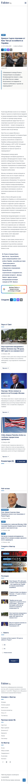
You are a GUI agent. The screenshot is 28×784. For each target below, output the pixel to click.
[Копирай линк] (11, 50)
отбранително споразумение (11, 268)
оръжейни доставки (19, 261)
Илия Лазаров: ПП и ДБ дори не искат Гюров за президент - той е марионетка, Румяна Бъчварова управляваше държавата (17, 584)
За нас (3, 748)
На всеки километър (6, 710)
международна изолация (10, 279)
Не (4, 648)
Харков (4, 277)
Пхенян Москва (7, 270)
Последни (5, 576)
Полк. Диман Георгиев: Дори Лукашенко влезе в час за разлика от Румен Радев (13, 514)
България (5, 509)
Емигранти (4, 733)
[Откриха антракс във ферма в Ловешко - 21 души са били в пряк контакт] (4, 593)
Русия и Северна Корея (11, 254)
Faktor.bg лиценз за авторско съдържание (10, 776)
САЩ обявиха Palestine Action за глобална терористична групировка (13, 437)
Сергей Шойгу (14, 256)
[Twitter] (5, 50)
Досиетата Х (4, 730)
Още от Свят (6, 324)
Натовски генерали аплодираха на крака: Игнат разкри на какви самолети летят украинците (13, 538)
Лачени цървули (5, 705)
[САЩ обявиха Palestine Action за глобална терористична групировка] (14, 425)
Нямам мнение (8, 652)
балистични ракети (9, 263)
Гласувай (13, 660)
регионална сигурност (9, 275)
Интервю (3, 702)
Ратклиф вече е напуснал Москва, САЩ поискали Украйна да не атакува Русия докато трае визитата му (14, 526)
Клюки (3, 736)
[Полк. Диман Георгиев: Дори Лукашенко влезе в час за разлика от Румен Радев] (14, 500)
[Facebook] (2, 50)
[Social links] (3, 762)
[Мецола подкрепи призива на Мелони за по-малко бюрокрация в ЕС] (4, 624)
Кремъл (15, 282)
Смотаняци (4, 738)
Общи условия (5, 750)
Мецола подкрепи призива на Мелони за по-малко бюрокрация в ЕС (17, 624)
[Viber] (8, 50)
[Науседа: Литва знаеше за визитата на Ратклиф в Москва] (14, 381)
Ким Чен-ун (5, 256)
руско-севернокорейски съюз (11, 258)
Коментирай (22, 461)
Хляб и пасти (4, 707)
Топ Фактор (4, 715)
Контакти (3, 758)
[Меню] (25, 3)
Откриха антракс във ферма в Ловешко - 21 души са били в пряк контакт (18, 594)
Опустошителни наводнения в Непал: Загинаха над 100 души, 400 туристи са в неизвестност (12, 349)
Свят (3, 521)
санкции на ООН (7, 282)
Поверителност (5, 753)
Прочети (4, 368)
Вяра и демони (5, 727)
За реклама (4, 756)
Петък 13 (3, 713)
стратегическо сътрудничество (12, 272)
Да (4, 644)
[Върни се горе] (24, 780)
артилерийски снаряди (9, 265)
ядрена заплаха (12, 277)
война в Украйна (7, 261)
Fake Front (4, 725)
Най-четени (5, 488)
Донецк (19, 275)
